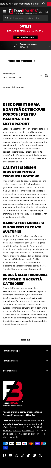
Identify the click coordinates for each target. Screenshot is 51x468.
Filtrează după (9, 73)
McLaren (17, 430)
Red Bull (38, 427)
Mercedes (7, 430)
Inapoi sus (25, 340)
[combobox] (25, 18)
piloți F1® (35, 433)
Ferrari (30, 427)
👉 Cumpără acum (25, 37)
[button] (47, 11)
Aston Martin (28, 430)
